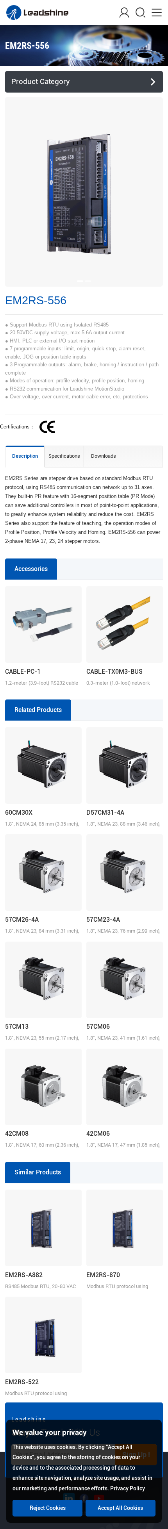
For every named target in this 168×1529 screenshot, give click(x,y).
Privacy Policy (127, 1488)
